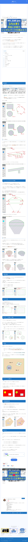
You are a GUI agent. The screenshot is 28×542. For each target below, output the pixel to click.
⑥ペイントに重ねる (7, 63)
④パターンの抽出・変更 (8, 60)
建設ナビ (14, 1)
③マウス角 (6, 59)
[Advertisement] (14, 9)
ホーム (1, 540)
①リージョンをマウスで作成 (8, 55)
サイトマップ (10, 540)
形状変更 (6, 56)
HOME (1, 538)
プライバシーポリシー (6, 540)
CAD (11, 16)
